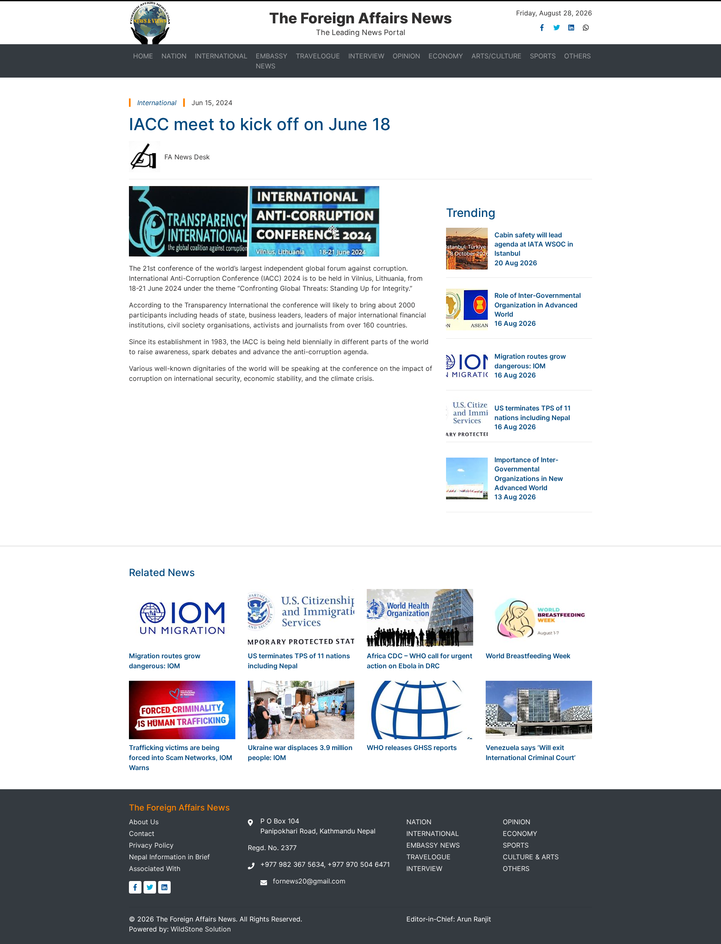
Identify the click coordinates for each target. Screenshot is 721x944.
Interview (366, 56)
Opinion (406, 56)
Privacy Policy (151, 845)
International (221, 56)
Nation (174, 56)
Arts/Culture (496, 56)
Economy (446, 56)
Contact (141, 833)
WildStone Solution (201, 929)
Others (577, 56)
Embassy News (271, 61)
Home (143, 56)
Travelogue (318, 56)
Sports (543, 56)
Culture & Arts (531, 857)
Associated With (154, 868)
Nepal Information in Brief (169, 857)
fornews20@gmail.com (309, 881)
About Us (144, 822)
